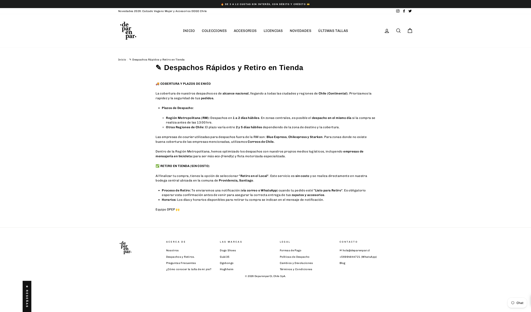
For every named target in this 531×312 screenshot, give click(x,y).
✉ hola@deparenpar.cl (355, 250)
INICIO (189, 31)
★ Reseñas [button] (27, 296)
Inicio (122, 59)
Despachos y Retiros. (180, 256)
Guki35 (224, 256)
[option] (265, 4)
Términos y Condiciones (296, 269)
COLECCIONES (214, 31)
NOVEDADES (300, 31)
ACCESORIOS (245, 31)
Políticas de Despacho (295, 256)
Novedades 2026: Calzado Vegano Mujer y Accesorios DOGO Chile (162, 11)
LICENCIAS (273, 31)
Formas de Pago (290, 250)
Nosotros (172, 250)
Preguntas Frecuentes (181, 263)
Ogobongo (227, 263)
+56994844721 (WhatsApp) (358, 256)
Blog (342, 263)
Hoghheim (226, 269)
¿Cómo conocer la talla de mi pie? (188, 269)
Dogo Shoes (228, 250)
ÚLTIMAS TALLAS (333, 31)
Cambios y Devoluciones (296, 263)
